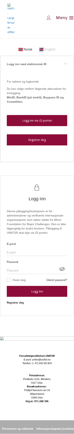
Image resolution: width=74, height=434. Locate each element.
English (50, 49)
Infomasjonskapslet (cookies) (55, 428)
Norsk (28, 49)
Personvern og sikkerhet (17, 428)
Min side (35, 18)
